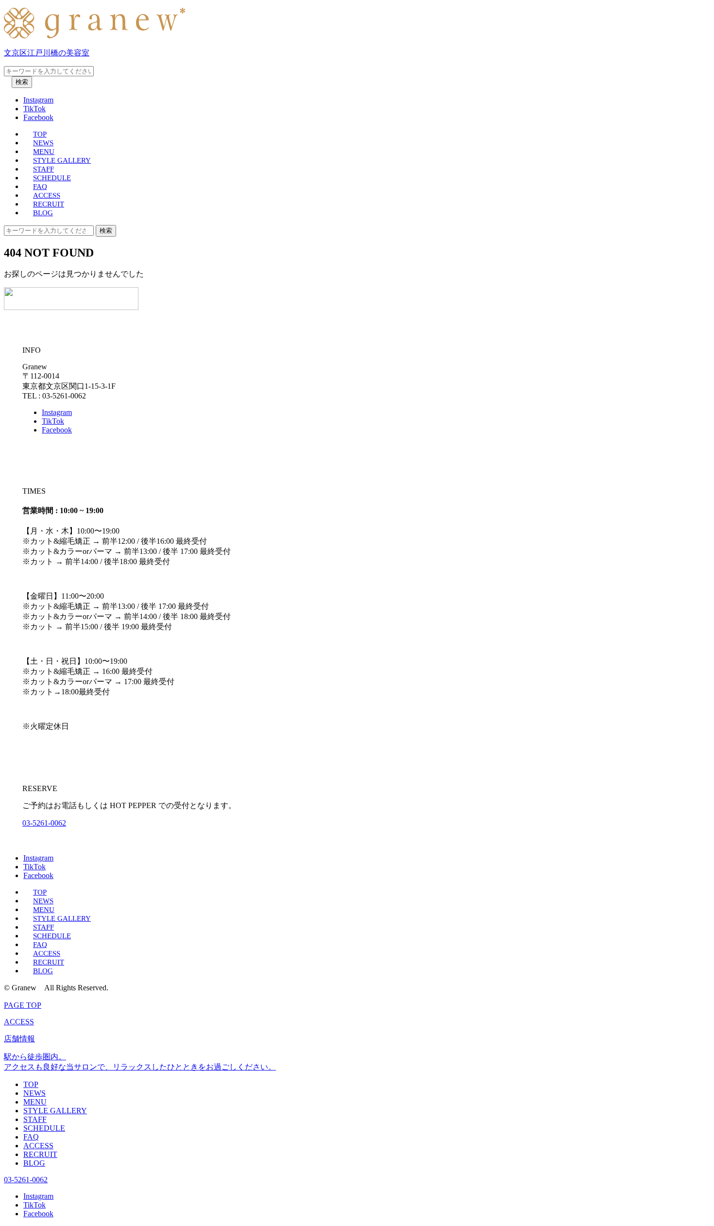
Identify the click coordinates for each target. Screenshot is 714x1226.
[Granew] (94, 36)
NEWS (43, 143)
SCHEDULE (52, 178)
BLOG (43, 213)
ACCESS (46, 195)
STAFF (43, 169)
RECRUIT (48, 204)
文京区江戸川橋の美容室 (46, 53)
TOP (40, 134)
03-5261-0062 (44, 823)
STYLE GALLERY (62, 160)
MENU (43, 151)
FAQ (40, 186)
